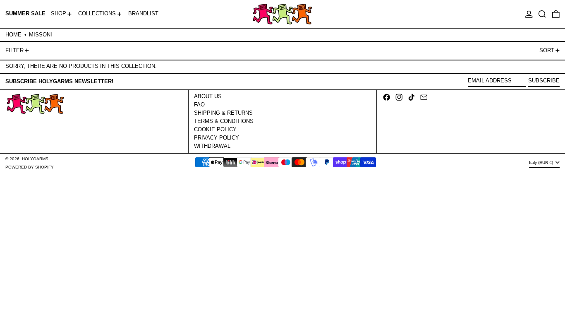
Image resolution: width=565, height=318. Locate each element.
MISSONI (40, 34)
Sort (546, 50)
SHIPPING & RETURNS (223, 113)
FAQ (199, 104)
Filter (14, 50)
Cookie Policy (215, 129)
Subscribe (544, 80)
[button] (542, 14)
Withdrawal (212, 146)
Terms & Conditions (224, 121)
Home (13, 34)
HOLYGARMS (35, 159)
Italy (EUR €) (541, 162)
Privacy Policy (216, 138)
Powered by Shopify (29, 167)
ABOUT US (208, 96)
